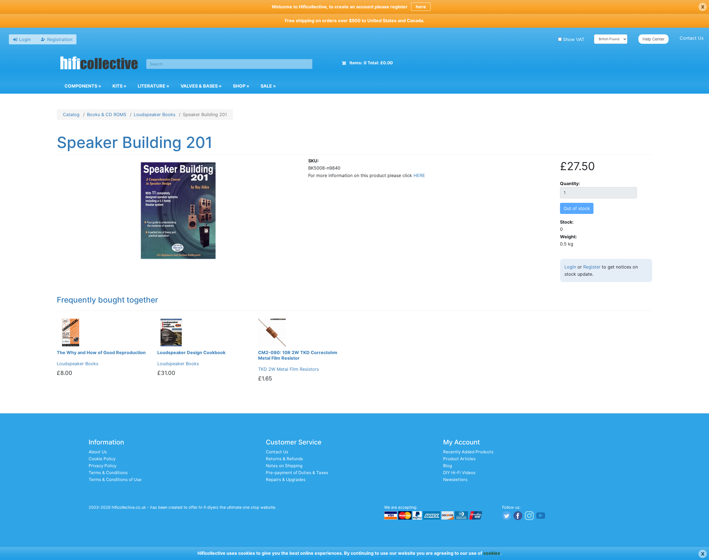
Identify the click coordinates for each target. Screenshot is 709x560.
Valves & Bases (201, 86)
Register (591, 267)
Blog (447, 465)
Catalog (71, 114)
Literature (153, 86)
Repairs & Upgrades (285, 479)
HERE (419, 175)
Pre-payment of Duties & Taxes (297, 472)
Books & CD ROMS (106, 114)
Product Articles (459, 458)
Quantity (569, 183)
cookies (491, 553)
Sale (268, 86)
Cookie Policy (102, 458)
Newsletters (455, 479)
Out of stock (577, 208)
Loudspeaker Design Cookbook (191, 352)
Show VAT (573, 39)
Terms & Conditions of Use (115, 479)
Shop (241, 86)
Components (83, 86)
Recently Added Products (468, 451)
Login (570, 267)
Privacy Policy (102, 465)
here (421, 6)
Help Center (653, 39)
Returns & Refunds (284, 458)
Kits (119, 86)
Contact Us (691, 38)
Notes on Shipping (284, 465)
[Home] (99, 64)
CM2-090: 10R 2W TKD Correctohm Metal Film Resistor (297, 355)
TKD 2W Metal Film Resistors (288, 369)
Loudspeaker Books (154, 114)
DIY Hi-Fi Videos (459, 472)
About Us (98, 451)
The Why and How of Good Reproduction (101, 352)
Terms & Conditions (108, 472)
